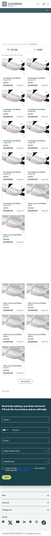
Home (3, 44)
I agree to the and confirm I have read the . (25, 469)
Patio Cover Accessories (22, 44)
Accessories (10, 44)
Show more (25, 381)
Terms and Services (25, 468)
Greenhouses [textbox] (9, 461)
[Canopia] (12, 4)
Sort (40, 50)
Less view (5, 391)
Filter (14, 50)
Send (6, 477)
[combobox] (6, 430)
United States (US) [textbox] (11, 451)
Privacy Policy (23, 470)
